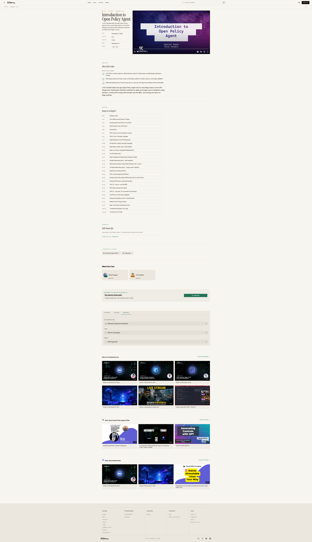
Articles (105, 519)
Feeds (192, 519)
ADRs (170, 514)
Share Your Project (174, 517)
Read (94, 2)
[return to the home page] (11, 3)
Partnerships (128, 514)
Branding (127, 517)
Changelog (194, 517)
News (103, 517)
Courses (100, 2)
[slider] (171, 49)
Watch (89, 2)
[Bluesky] (206, 538)
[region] (171, 32)
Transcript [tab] (116, 312)
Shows (104, 525)
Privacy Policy (195, 522)
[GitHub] (198, 538)
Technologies (106, 532)
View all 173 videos (203, 460)
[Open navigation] (4, 2)
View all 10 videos (204, 419)
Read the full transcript (111, 236)
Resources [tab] (126, 312)
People (149, 514)
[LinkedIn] (210, 538)
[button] (134, 51)
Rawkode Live (14, 6)
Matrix (107, 2)
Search (104, 514)
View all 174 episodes (203, 356)
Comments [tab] (107, 312)
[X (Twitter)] (202, 538)
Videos (104, 522)
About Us (193, 514)
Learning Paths (106, 527)
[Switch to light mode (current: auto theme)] (299, 2)
